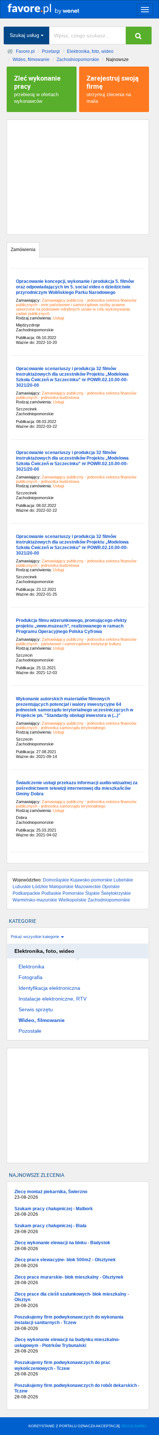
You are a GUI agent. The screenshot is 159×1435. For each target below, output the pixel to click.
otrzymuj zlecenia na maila (113, 89)
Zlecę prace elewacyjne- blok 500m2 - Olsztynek (65, 1262)
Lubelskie (123, 880)
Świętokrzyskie (116, 893)
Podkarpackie (26, 893)
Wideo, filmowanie (31, 59)
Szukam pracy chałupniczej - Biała (50, 1228)
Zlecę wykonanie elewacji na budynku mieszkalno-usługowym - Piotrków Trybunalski (67, 1345)
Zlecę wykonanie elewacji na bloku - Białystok (62, 1245)
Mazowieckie (88, 886)
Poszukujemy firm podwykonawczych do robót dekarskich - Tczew (76, 1391)
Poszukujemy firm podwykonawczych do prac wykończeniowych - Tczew (62, 1368)
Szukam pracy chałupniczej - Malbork (53, 1211)
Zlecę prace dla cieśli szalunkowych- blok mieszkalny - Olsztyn (71, 1300)
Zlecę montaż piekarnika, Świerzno (50, 1194)
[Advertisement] (78, 177)
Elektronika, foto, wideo (90, 51)
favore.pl (51, 8)
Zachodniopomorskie (78, 59)
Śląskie (92, 893)
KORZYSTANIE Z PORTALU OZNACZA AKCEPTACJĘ (87, 1426)
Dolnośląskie (56, 880)
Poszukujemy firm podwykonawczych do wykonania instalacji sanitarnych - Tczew (69, 1322)
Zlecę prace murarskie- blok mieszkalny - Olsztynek (69, 1280)
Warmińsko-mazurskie (35, 900)
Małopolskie (61, 886)
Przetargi (51, 51)
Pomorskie (73, 893)
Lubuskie (22, 886)
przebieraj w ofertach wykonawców (37, 89)
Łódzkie (40, 886)
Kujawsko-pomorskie (91, 880)
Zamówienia (23, 249)
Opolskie (111, 886)
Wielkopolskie (72, 900)
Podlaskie (51, 893)
